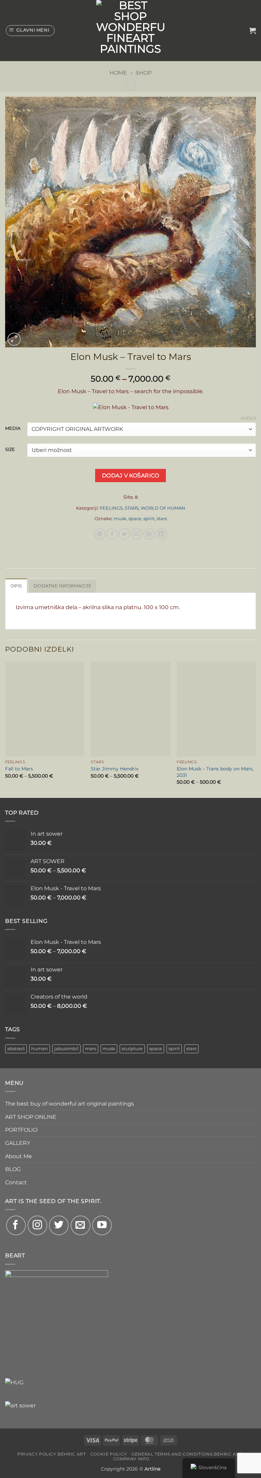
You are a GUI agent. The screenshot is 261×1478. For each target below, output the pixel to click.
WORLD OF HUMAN (163, 508)
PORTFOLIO (21, 1130)
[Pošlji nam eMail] (80, 1225)
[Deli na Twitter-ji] (124, 534)
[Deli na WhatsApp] (99, 534)
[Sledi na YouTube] (102, 1225)
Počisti (248, 418)
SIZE (10, 449)
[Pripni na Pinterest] (149, 534)
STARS (132, 508)
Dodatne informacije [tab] (62, 585)
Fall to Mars (19, 769)
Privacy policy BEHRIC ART (51, 1454)
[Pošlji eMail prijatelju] (136, 534)
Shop (144, 73)
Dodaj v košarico (130, 475)
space (134, 518)
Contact (16, 1182)
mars (90, 1048)
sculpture (132, 1048)
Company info (131, 1458)
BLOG (13, 1169)
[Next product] (130, 84)
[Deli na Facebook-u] (112, 534)
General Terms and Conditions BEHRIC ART (187, 1454)
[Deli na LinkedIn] (161, 534)
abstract (16, 1048)
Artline (152, 1469)
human (39, 1048)
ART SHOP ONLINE (30, 1117)
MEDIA (12, 428)
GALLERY (17, 1143)
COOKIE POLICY (108, 1454)
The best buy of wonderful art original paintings (69, 1103)
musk (120, 518)
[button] (30, 30)
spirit (149, 518)
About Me (18, 1156)
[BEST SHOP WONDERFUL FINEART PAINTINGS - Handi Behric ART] (131, 30)
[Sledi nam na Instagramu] (37, 1225)
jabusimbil (66, 1048)
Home (118, 73)
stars (162, 518)
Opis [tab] (16, 585)
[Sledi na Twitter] (59, 1225)
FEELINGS (111, 508)
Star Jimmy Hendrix (114, 769)
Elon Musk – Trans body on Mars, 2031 (215, 772)
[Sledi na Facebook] (16, 1225)
